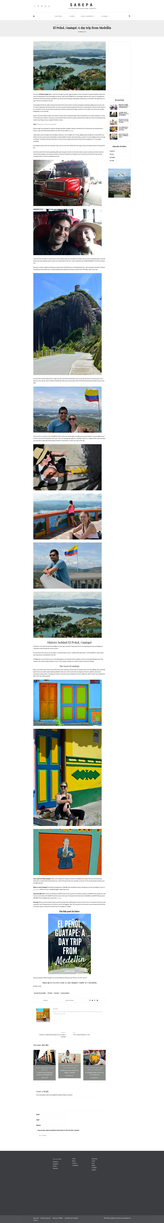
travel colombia (65, 993)
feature (70, 25)
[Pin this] (97, 1000)
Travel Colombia (105, 25)
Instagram (112, 157)
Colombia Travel (64, 25)
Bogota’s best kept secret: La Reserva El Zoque (123, 136)
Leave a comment (70, 1000)
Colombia (104, 16)
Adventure (94, 1159)
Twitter (112, 154)
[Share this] (90, 1000)
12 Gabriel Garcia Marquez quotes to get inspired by (44, 1074)
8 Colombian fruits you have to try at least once (94, 1074)
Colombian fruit (98, 1069)
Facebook (112, 151)
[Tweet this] (92, 1000)
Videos (93, 1165)
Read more (119, 196)
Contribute (75, 1165)
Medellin (88, 25)
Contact (74, 1163)
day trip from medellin (40, 993)
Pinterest (55, 1168)
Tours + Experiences (87, 16)
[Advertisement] (119, 68)
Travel (93, 1161)
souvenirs (59, 898)
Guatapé (56, 993)
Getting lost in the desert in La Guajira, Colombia (69, 1071)
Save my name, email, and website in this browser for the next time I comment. (58, 1130)
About (74, 1161)
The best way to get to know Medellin (46, 124)
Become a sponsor (46, 1218)
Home (73, 1159)
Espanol (94, 1170)
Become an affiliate (58, 1218)
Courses (72, 16)
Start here (58, 16)
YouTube (112, 160)
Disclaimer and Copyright (71, 1218)
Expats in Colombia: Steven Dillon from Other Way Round (123, 106)
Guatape (74, 25)
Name (38, 1114)
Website (38, 1125)
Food (93, 1163)
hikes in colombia (81, 25)
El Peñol (50, 993)
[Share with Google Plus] (95, 1000)
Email (38, 1120)
